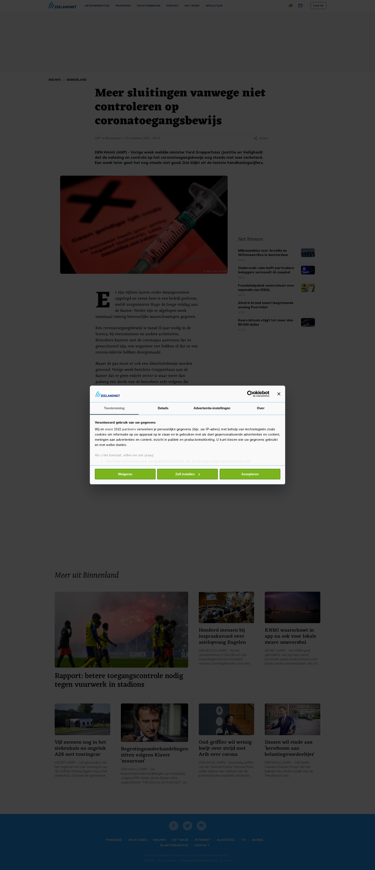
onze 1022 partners (120, 429)
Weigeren (125, 474)
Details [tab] (163, 408)
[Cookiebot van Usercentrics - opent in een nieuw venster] (250, 394)
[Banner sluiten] (278, 393)
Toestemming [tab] (114, 408)
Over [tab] (260, 408)
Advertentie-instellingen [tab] (212, 408)
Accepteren (250, 474)
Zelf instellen (185, 474)
